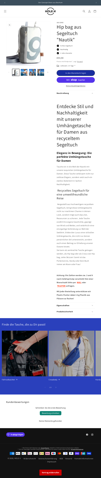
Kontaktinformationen (84, 458)
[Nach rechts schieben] (47, 72)
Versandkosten (45, 448)
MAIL (79, 282)
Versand (80, 61)
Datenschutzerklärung (47, 458)
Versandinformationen (77, 449)
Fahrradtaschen (8, 379)
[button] (5, 11)
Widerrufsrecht (30, 458)
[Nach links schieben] (9, 72)
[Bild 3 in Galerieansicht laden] (32, 72)
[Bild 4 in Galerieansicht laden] (40, 72)
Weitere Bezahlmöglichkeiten (75, 86)
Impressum (51, 461)
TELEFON (61, 286)
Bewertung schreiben (50, 413)
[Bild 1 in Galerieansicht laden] (15, 72)
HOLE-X (17, 458)
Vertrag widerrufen (50, 472)
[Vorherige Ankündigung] (5, 2)
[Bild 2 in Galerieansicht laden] (24, 72)
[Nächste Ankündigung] (96, 2)
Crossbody (53, 379)
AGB (61, 458)
